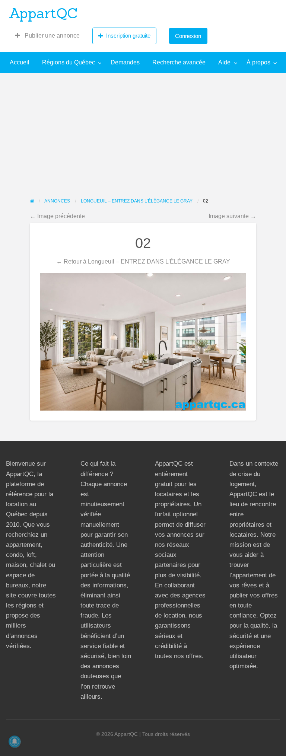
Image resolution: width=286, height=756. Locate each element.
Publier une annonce (51, 35)
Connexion (188, 36)
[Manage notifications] (14, 741)
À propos (258, 62)
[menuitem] (47, 35)
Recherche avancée (179, 62)
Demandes (125, 62)
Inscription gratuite (128, 35)
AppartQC (43, 13)
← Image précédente (57, 216)
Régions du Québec (68, 62)
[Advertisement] (143, 129)
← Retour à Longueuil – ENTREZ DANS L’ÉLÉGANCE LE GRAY (143, 261)
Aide (224, 62)
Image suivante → (232, 216)
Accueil (19, 62)
